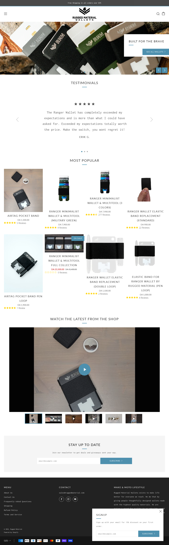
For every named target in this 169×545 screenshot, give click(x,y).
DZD (6, 540)
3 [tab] (87, 72)
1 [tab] (81, 72)
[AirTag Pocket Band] (23, 190)
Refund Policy (11, 510)
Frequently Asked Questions (17, 501)
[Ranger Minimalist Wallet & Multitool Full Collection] (64, 243)
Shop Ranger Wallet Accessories (30, 52)
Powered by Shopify (11, 532)
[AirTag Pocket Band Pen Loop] (23, 263)
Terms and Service (13, 514)
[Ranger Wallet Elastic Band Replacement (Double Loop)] (105, 254)
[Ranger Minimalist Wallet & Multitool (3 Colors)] (105, 182)
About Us (8, 493)
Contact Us (9, 497)
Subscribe (115, 461)
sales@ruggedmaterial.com (71, 493)
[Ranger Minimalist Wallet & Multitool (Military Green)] (64, 188)
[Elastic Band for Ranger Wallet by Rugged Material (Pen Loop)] (145, 253)
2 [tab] (84, 72)
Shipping (8, 506)
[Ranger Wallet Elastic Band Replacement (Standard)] (145, 188)
